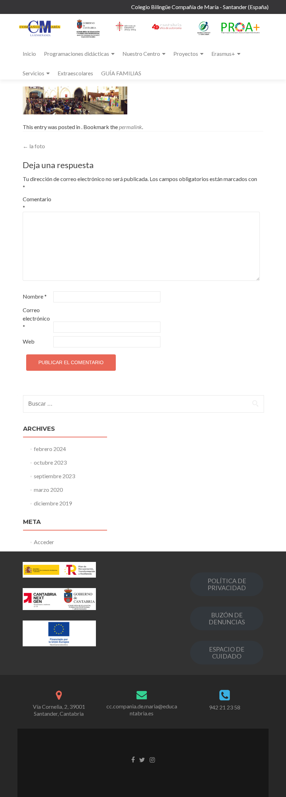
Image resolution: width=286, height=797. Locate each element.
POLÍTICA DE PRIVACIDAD (227, 584)
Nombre (35, 296)
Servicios (33, 73)
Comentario (37, 203)
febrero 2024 (50, 448)
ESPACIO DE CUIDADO (226, 652)
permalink (130, 126)
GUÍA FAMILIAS (121, 73)
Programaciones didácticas (76, 53)
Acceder (44, 542)
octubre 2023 (50, 462)
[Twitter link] (142, 759)
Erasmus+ (223, 53)
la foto (34, 146)
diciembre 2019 (53, 503)
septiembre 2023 (54, 476)
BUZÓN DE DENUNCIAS (227, 618)
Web (29, 341)
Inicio (29, 53)
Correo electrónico (36, 318)
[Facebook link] (133, 759)
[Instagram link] (152, 759)
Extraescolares (75, 73)
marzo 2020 (48, 489)
